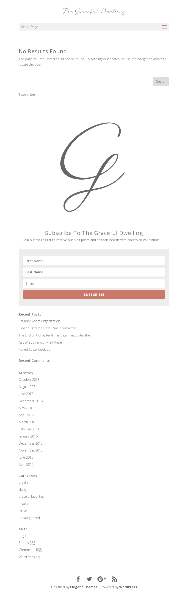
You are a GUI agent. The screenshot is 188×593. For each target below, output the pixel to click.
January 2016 (28, 436)
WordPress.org (29, 557)
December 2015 (31, 443)
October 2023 (29, 379)
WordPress (128, 587)
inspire (24, 503)
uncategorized (29, 518)
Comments (30, 550)
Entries (27, 542)
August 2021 (28, 386)
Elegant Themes (83, 587)
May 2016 (26, 408)
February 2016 (29, 429)
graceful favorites (31, 496)
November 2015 (31, 450)
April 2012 (26, 464)
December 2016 (31, 401)
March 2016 (27, 422)
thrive (23, 510)
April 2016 (26, 415)
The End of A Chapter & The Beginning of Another (55, 335)
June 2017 (26, 394)
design (23, 489)
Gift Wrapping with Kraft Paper (41, 342)
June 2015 (26, 457)
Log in (23, 536)
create (23, 482)
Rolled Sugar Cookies (34, 349)
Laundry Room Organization (39, 321)
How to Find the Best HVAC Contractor (47, 328)
